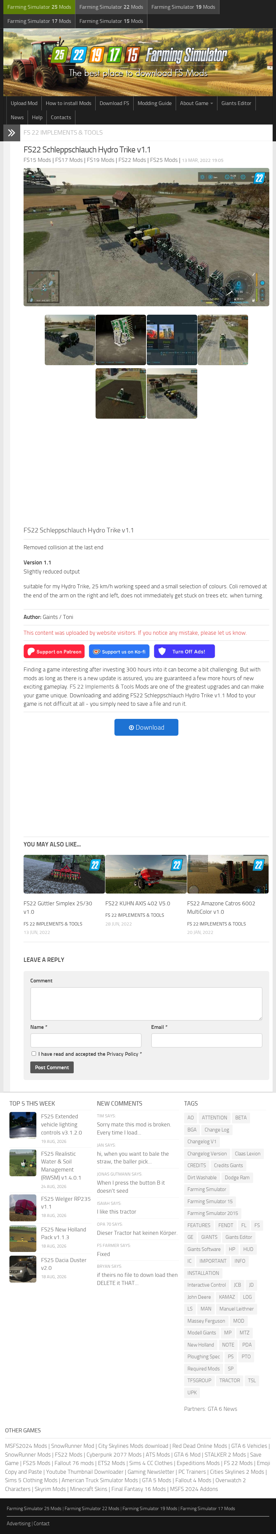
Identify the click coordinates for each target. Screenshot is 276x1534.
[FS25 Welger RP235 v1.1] (22, 1207)
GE (190, 1237)
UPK (192, 1393)
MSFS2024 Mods (26, 1445)
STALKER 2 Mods (225, 1454)
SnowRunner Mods (28, 1454)
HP (232, 1249)
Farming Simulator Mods (39, 7)
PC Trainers (192, 1471)
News (17, 117)
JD (251, 1285)
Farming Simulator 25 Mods (34, 1508)
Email (159, 1027)
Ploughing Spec (203, 1357)
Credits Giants (228, 1165)
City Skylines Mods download (133, 1445)
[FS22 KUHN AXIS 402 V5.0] (146, 874)
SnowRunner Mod (72, 1445)
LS (190, 1309)
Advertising (19, 1524)
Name (38, 1027)
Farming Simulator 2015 (212, 1213)
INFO (240, 1261)
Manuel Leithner (236, 1309)
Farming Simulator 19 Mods (150, 1508)
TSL (252, 1381)
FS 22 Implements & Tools (63, 132)
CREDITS (196, 1165)
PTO (246, 1357)
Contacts (61, 117)
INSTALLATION (203, 1273)
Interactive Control (206, 1285)
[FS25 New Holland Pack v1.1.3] (22, 1238)
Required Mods (203, 1369)
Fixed (103, 1254)
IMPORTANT (213, 1261)
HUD (248, 1249)
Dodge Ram (237, 1178)
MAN (206, 1309)
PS (231, 1357)
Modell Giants (201, 1333)
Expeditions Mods (198, 1463)
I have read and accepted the (90, 1054)
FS (257, 1225)
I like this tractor (116, 1211)
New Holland (200, 1345)
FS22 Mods (68, 1454)
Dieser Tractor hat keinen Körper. (137, 1232)
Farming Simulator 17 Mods (207, 1508)
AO (190, 1118)
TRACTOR (229, 1381)
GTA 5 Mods (156, 1480)
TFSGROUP (199, 1381)
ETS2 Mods (111, 1463)
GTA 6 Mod (187, 1454)
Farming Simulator (206, 1189)
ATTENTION (214, 1118)
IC (189, 1261)
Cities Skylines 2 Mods (237, 1471)
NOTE (228, 1345)
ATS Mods (158, 1454)
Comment (41, 980)
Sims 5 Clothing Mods (31, 1480)
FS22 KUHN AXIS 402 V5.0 (137, 903)
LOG (247, 1297)
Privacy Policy (122, 1054)
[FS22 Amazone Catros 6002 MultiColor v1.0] (228, 874)
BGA (192, 1130)
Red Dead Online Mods (199, 1445)
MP (228, 1333)
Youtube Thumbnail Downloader (85, 1471)
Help (37, 117)
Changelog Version (207, 1154)
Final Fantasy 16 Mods (138, 1489)
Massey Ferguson (206, 1321)
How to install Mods (68, 103)
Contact (41, 1524)
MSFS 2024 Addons (194, 1489)
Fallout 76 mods (74, 1463)
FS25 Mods (36, 1463)
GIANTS (209, 1237)
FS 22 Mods (238, 1463)
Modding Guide (155, 103)
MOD (238, 1321)
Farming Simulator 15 (210, 1201)
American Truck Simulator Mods (100, 1480)
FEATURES (198, 1225)
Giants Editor (236, 103)
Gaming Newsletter (151, 1471)
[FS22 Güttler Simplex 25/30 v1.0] (64, 874)
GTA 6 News (222, 1408)
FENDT (225, 1225)
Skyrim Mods (50, 1489)
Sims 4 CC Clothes (151, 1463)
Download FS (114, 103)
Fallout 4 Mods (193, 1480)
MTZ (244, 1333)
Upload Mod (24, 103)
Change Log (217, 1130)
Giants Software (204, 1249)
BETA (241, 1118)
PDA (247, 1345)
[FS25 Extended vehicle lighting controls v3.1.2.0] (22, 1125)
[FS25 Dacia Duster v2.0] (22, 1269)
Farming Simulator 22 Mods (92, 1508)
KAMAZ (227, 1297)
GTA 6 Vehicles (249, 1445)
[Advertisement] (146, 474)
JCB (237, 1285)
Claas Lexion (248, 1154)
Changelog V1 (201, 1142)
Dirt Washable (202, 1178)
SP (231, 1369)
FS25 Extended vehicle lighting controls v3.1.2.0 (61, 1124)
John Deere (199, 1297)
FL (243, 1225)
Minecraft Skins (88, 1489)
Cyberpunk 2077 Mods (114, 1454)
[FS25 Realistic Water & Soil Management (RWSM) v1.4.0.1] (22, 1162)
